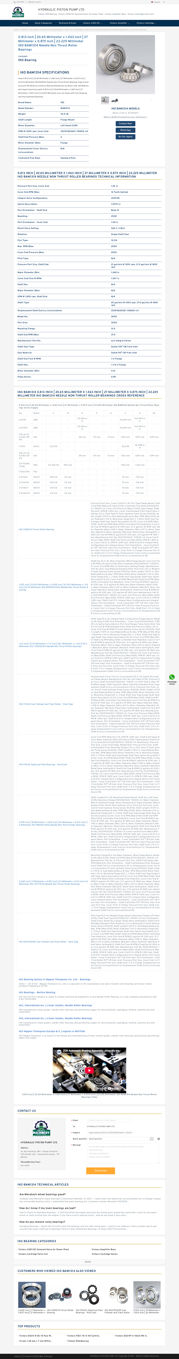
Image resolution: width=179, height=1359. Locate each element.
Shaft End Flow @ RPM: (29, 359)
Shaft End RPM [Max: (28, 334)
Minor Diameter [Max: (29, 143)
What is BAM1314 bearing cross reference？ (125, 117)
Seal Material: (25, 353)
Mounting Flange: (26, 328)
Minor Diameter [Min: (29, 371)
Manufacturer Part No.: (29, 340)
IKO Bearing (34, 30)
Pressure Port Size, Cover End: (33, 186)
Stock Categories (43, 23)
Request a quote (34, 2)
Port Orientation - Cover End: (33, 222)
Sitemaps (48, 1356)
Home (25, 23)
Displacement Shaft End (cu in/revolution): (40, 310)
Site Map (39, 1356)
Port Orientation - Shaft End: (32, 210)
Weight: (22, 114)
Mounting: (23, 216)
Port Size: (23, 322)
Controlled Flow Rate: (29, 158)
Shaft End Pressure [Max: (31, 137)
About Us (18, 1356)
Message (76, 1145)
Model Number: (26, 108)
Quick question (80, 1139)
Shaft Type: (23, 302)
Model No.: (23, 316)
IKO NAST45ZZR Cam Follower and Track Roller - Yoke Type (48, 942)
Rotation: (22, 234)
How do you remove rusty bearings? (42, 1222)
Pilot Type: (23, 258)
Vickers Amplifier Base (121, 23)
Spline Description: (27, 204)
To (74, 1127)
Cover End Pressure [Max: (31, 252)
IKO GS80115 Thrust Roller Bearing (36, 529)
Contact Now (125, 123)
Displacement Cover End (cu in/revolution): (33, 150)
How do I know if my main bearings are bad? (47, 1208)
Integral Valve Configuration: (33, 198)
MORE (88, 1262)
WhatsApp (125, 130)
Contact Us (29, 1356)
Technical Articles (67, 23)
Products (24, 30)
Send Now (101, 1171)
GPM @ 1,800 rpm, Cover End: (33, 131)
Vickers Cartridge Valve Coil (148, 23)
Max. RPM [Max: (26, 246)
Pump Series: (24, 377)
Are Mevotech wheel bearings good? (42, 1194)
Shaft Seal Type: (26, 347)
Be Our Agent (125, 136)
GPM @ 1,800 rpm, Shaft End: (33, 296)
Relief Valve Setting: (28, 228)
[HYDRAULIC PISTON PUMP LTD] (18, 13)
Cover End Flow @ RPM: (30, 278)
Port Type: (23, 240)
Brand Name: (25, 102)
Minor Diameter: (26, 125)
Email (74, 1120)
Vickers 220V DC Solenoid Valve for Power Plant (94, 23)
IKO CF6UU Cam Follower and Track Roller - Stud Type (46, 704)
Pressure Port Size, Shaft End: (33, 264)
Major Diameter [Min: (29, 272)
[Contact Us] (172, 679)
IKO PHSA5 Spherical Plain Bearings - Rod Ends (43, 764)
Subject (75, 1133)
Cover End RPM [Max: (29, 192)
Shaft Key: (23, 365)
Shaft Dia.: (23, 284)
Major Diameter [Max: (29, 290)
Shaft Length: (25, 120)
